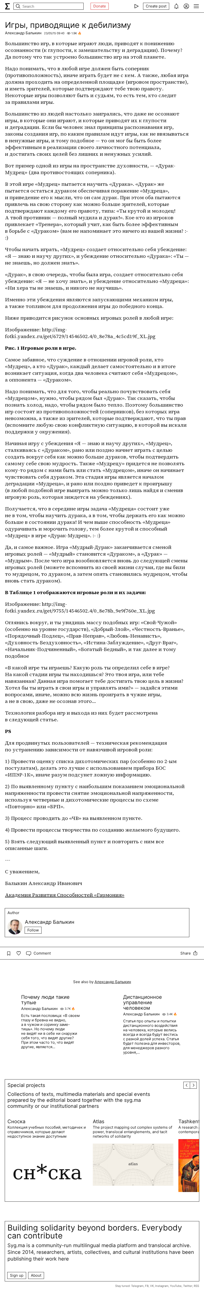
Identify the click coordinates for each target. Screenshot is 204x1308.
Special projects (26, 1085)
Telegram (137, 1286)
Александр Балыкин (23, 33)
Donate (99, 6)
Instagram (161, 1286)
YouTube (176, 1286)
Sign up (16, 1275)
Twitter (187, 1286)
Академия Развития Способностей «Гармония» (64, 894)
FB (147, 1286)
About (36, 1275)
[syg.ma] (7, 6)
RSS (196, 1286)
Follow (33, 930)
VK (152, 1286)
